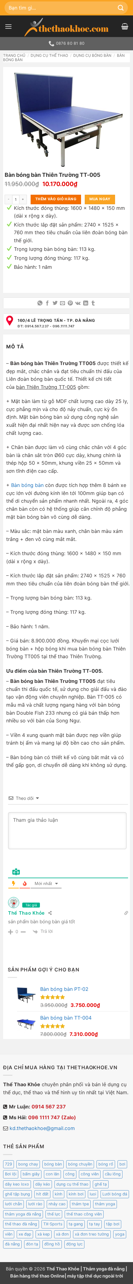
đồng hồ (52, 1244)
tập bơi (112, 1224)
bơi (122, 1164)
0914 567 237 (49, 1106)
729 (8, 1164)
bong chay (28, 1164)
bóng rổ (105, 1164)
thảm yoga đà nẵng (23, 1214)
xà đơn (62, 1234)
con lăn (52, 1174)
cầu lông (113, 1174)
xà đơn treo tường (92, 1234)
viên (8, 1234)
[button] (8, 26)
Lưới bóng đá (114, 1194)
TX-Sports (52, 1224)
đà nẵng (12, 1244)
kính (58, 1194)
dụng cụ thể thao (72, 1184)
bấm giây (31, 1174)
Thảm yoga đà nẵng (104, 1268)
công (70, 1174)
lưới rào (35, 1204)
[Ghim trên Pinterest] (70, 303)
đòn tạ (32, 1244)
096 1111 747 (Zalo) (52, 1117)
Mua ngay (99, 199)
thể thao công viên (84, 1214)
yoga (119, 1234)
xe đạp (25, 1234)
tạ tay (94, 1224)
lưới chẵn (13, 1204)
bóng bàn (53, 1164)
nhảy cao (57, 1204)
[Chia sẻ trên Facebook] (47, 303)
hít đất (42, 1194)
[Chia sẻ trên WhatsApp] (39, 303)
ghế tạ (101, 1184)
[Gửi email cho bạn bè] (62, 303)
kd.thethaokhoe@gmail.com (42, 1128)
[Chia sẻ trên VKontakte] (77, 303)
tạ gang (76, 1224)
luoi (93, 1194)
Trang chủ (14, 55)
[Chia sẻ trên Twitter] (55, 303)
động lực (74, 1244)
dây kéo (42, 1184)
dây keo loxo (17, 1184)
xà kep (43, 1234)
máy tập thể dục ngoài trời (95, 1275)
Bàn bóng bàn (27, 485)
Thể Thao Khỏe (26, 913)
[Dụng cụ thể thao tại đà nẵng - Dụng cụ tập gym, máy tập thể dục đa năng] (66, 27)
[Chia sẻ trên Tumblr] (93, 303)
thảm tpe (80, 1204)
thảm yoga (105, 1204)
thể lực (53, 1214)
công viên (90, 1174)
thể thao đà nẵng (21, 1224)
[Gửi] (121, 8)
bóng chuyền (80, 1164)
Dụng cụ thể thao (49, 55)
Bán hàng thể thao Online (37, 1275)
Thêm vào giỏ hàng (55, 199)
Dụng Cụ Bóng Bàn (92, 55)
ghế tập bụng (17, 1194)
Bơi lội (10, 1174)
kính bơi (76, 1194)
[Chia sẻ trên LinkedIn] (85, 303)
